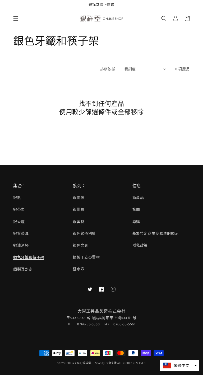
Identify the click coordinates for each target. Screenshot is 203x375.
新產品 (138, 197)
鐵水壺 (78, 269)
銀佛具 (78, 209)
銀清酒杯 (21, 245)
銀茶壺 (19, 209)
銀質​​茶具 (21, 233)
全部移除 (131, 112)
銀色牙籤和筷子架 (28, 257)
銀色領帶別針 (84, 233)
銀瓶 (17, 197)
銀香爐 (19, 221)
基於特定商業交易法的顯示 (155, 233)
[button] (16, 18)
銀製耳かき (23, 269)
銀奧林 (78, 221)
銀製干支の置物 (86, 257)
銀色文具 (80, 245)
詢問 (136, 209)
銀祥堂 (86, 363)
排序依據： (109, 69)
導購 (136, 221)
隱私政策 (140, 245)
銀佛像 (78, 197)
